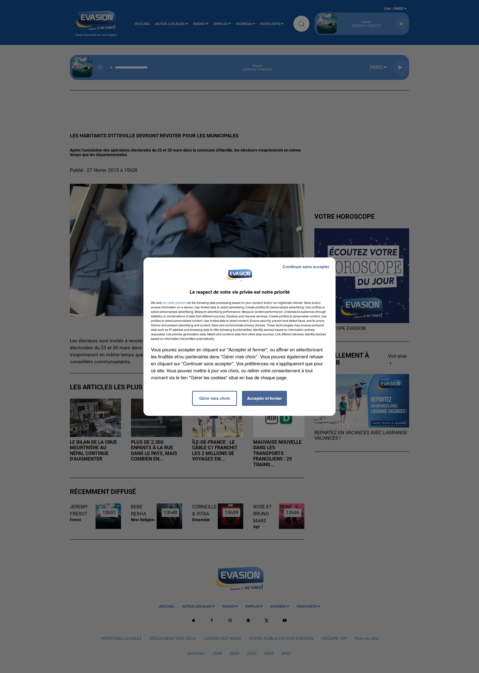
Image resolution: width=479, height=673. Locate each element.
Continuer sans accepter (306, 266)
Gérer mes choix (214, 398)
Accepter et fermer (264, 398)
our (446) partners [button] (174, 302)
